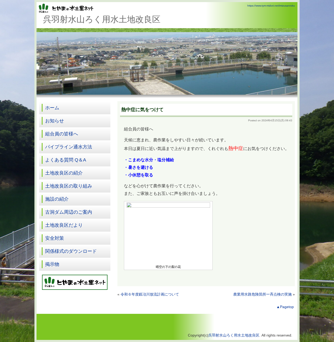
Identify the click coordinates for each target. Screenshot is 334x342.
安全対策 (54, 238)
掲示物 (52, 264)
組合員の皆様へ (61, 133)
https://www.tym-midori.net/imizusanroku (271, 5)
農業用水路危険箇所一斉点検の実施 (262, 294)
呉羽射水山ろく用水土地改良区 (233, 335)
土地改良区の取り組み (68, 186)
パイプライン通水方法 (68, 146)
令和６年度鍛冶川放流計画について (150, 294)
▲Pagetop (285, 307)
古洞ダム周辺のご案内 (68, 212)
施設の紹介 (57, 199)
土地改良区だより (64, 225)
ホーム (52, 107)
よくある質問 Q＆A (65, 160)
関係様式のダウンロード (71, 251)
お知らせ (54, 120)
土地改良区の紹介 (64, 173)
